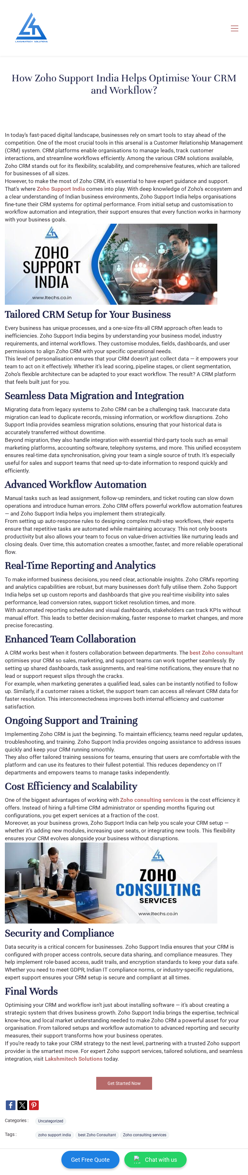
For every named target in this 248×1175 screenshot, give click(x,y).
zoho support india (54, 1135)
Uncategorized (50, 1121)
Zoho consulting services (152, 800)
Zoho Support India (61, 189)
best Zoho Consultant (97, 1135)
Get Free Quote (90, 1159)
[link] (11, 1105)
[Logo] (31, 27)
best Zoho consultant (216, 652)
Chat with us (161, 1159)
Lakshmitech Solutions (74, 1059)
